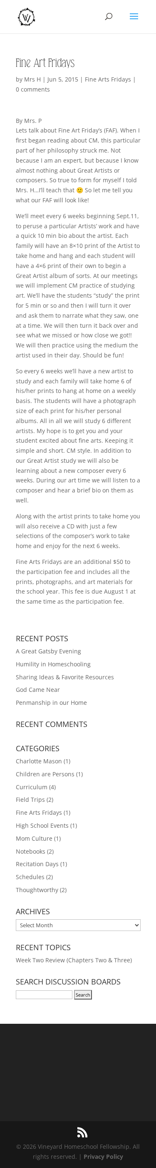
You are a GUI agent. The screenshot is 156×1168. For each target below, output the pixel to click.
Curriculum (31, 787)
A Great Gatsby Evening (48, 651)
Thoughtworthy (37, 890)
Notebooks (30, 851)
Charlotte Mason (39, 761)
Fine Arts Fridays (108, 79)
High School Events (42, 825)
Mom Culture (34, 838)
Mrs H (32, 79)
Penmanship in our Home (51, 702)
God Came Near (38, 690)
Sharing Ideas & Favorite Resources (65, 677)
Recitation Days (37, 864)
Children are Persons (45, 774)
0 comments (33, 89)
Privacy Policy (103, 1156)
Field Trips (30, 799)
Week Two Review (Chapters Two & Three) (74, 960)
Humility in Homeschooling (53, 664)
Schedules (30, 877)
